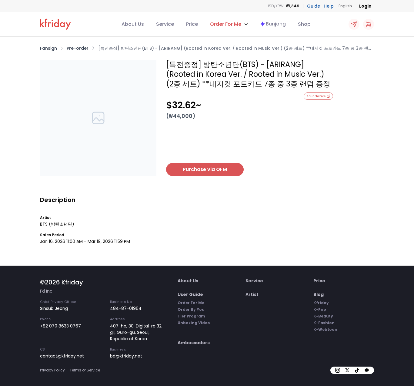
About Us (133, 24)
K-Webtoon (325, 329)
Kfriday (321, 302)
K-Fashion (324, 322)
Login (365, 6)
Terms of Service (85, 370)
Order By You (191, 309)
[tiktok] (357, 370)
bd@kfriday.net (126, 356)
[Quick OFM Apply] (354, 24)
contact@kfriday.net (62, 356)
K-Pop (319, 309)
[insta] (337, 370)
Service (165, 24)
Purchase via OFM (205, 169)
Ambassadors (194, 343)
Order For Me (191, 302)
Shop (304, 24)
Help (329, 6)
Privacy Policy (52, 370)
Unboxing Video (194, 322)
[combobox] (345, 6)
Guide (313, 6)
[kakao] (366, 370)
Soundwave (316, 96)
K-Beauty (323, 316)
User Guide (190, 294)
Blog (318, 294)
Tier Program (191, 316)
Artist (252, 294)
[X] (347, 370)
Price (192, 24)
